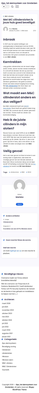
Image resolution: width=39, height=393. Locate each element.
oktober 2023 (7, 313)
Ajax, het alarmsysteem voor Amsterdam (19, 3)
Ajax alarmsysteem (9, 343)
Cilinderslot (6, 350)
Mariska (14, 29)
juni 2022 (5, 327)
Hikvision (5, 356)
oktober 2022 (7, 320)
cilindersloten (15, 172)
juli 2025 (5, 307)
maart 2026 (6, 303)
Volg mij (20, 204)
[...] (16, 294)
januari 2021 (6, 337)
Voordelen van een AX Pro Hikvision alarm (17, 229)
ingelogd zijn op (15, 251)
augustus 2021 (7, 333)
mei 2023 (5, 317)
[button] (6, 6)
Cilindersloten (8, 222)
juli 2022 (5, 323)
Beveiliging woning (9, 346)
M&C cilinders (7, 363)
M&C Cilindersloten (9, 366)
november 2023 (8, 310)
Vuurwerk (5, 370)
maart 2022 (6, 330)
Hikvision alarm (7, 360)
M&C (23, 172)
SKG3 (29, 172)
